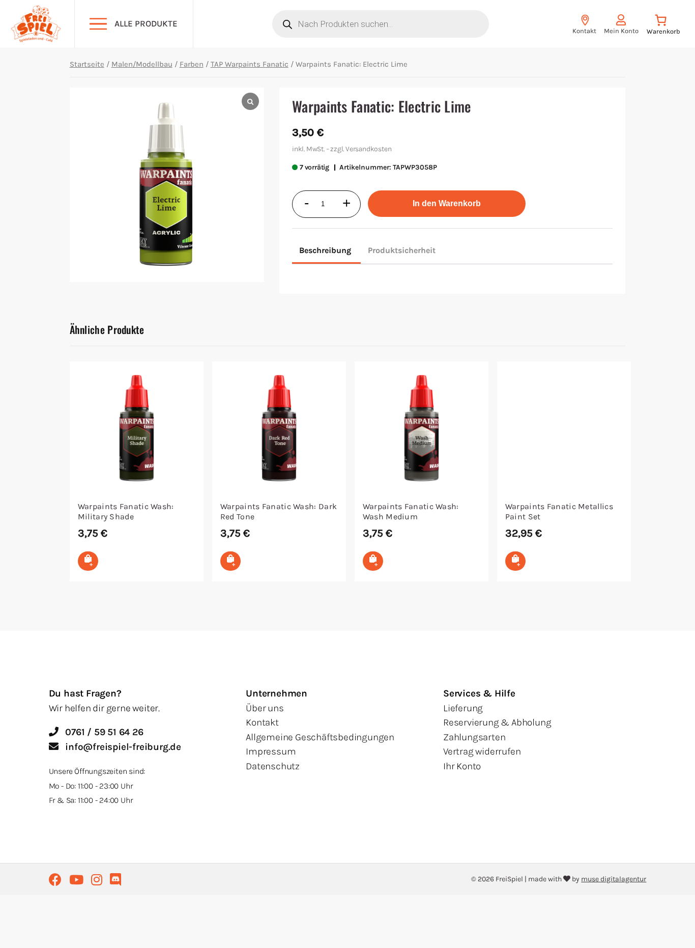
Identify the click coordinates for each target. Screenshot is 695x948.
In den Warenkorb (447, 203)
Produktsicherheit (402, 250)
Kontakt (262, 722)
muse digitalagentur (613, 879)
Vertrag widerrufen (481, 751)
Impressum (271, 751)
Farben (192, 64)
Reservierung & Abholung (497, 722)
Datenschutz (273, 766)
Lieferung (463, 708)
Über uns (264, 708)
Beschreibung (325, 250)
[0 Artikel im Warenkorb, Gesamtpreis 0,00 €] (663, 26)
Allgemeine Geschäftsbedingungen (320, 737)
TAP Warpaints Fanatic (249, 64)
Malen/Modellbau (141, 64)
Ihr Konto (462, 766)
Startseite (87, 64)
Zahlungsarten (474, 737)
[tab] (325, 251)
